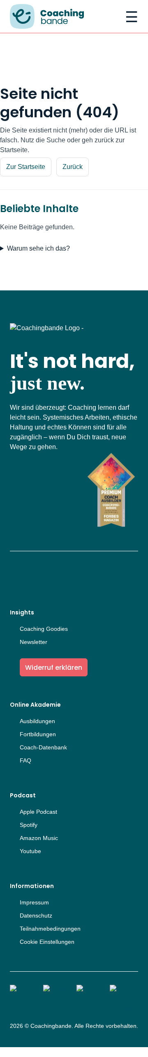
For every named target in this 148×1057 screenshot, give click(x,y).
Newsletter (33, 642)
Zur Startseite (25, 166)
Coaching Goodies (44, 629)
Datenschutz (36, 915)
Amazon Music (39, 838)
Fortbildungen (38, 734)
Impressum (34, 902)
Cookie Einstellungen (47, 941)
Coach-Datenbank (43, 747)
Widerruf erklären (53, 667)
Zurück (72, 166)
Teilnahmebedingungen (50, 928)
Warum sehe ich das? (38, 248)
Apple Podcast (38, 811)
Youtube (30, 851)
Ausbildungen (37, 721)
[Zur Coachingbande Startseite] (47, 17)
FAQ (25, 760)
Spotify (28, 825)
